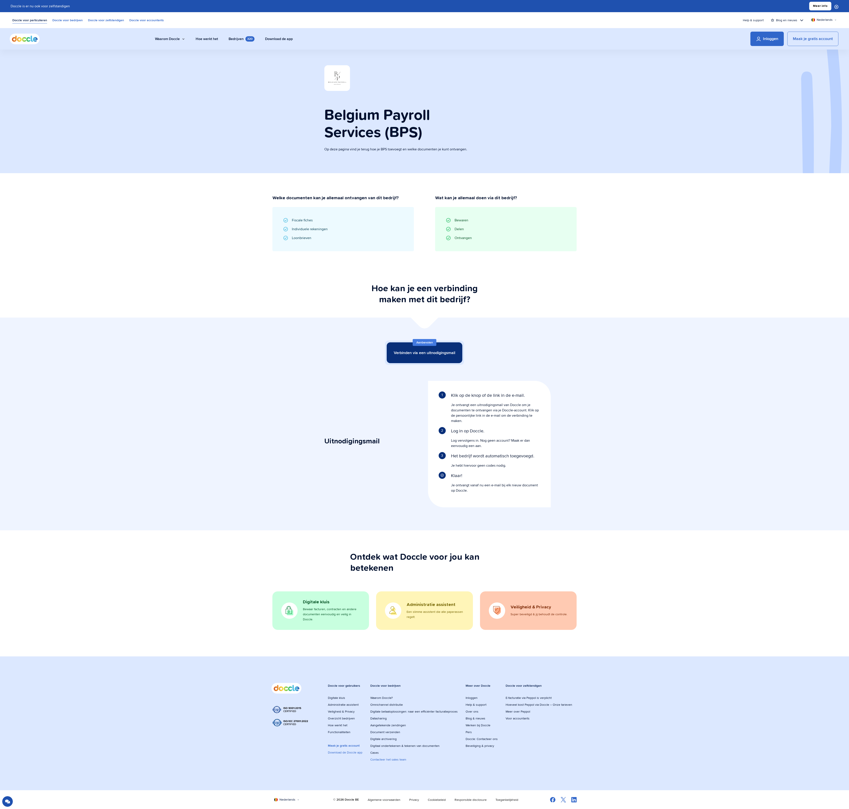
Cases (374, 752)
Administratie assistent (343, 704)
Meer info (820, 6)
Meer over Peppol (518, 711)
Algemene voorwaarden (384, 799)
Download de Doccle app (345, 752)
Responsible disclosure (471, 799)
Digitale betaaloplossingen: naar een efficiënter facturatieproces (414, 711)
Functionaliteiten (339, 732)
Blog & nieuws (475, 718)
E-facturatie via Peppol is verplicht (529, 698)
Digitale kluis (336, 698)
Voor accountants (518, 718)
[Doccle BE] (25, 39)
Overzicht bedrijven (341, 718)
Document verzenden (385, 732)
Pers (469, 732)
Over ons (472, 711)
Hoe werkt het (337, 725)
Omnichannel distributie (386, 704)
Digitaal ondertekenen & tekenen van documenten (405, 746)
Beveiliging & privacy (480, 746)
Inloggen (472, 698)
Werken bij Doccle (478, 725)
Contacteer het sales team (388, 759)
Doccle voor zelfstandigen (106, 20)
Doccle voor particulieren (29, 20)
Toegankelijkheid (506, 799)
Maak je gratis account (343, 745)
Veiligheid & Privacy (341, 711)
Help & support (753, 20)
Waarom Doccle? (381, 698)
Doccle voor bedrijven (67, 20)
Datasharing (378, 718)
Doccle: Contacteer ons (482, 739)
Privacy (414, 799)
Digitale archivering (383, 739)
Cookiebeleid (437, 799)
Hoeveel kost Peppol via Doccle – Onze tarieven (539, 704)
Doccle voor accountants (146, 20)
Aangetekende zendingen (388, 725)
